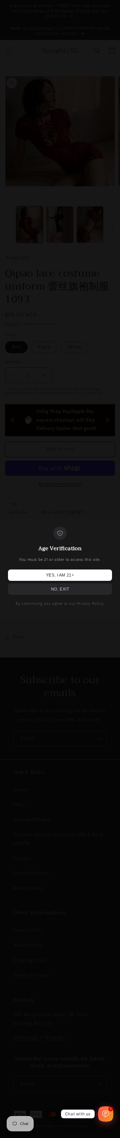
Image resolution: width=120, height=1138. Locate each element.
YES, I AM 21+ (60, 575)
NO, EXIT (60, 589)
